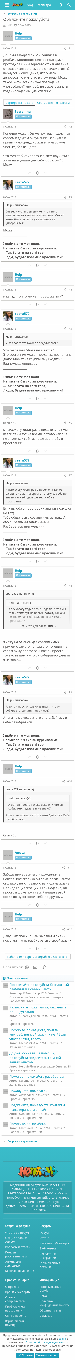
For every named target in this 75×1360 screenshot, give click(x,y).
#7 (70, 475)
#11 (69, 867)
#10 (69, 781)
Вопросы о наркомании (25, 1118)
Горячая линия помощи (50, 1265)
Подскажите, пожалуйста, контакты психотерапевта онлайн (37, 1107)
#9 (70, 692)
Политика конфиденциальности (55, 1303)
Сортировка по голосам (53, 103)
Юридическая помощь (15, 1323)
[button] (6, 5)
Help (9, 25)
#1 (70, 48)
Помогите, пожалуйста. (27, 1124)
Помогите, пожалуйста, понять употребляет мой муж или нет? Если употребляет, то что (37, 1034)
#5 (70, 328)
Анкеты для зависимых (13, 1263)
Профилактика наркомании (15, 1308)
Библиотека (48, 1248)
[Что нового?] (61, 5)
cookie (62, 1338)
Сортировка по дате (19, 103)
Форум (44, 1232)
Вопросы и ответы (18, 1247)
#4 (70, 289)
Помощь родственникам (16, 1254)
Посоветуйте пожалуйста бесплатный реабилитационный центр (39, 986)
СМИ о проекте (15, 1316)
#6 (70, 423)
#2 (70, 126)
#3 (70, 197)
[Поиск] (69, 5)
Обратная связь (51, 1310)
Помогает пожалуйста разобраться (37, 1076)
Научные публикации (54, 1243)
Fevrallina (23, 111)
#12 (69, 929)
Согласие (46, 1316)
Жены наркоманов (22, 1047)
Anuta (20, 852)
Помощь (45, 1296)
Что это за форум (17, 1232)
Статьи (44, 1238)
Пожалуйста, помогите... (28, 1091)
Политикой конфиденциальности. (47, 1342)
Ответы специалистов (15, 1299)
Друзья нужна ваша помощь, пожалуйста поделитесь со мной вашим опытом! (35, 1057)
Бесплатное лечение (19, 1271)
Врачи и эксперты (17, 1292)
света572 (22, 182)
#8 (70, 585)
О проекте (12, 1287)
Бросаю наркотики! (22, 1024)
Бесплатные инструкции (48, 1256)
